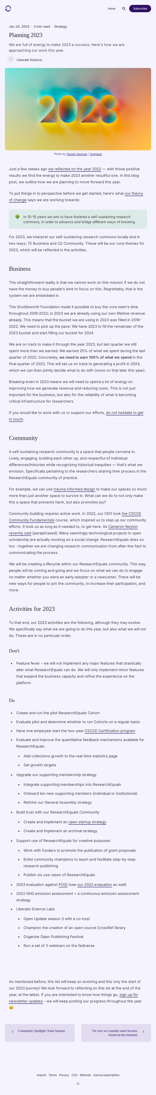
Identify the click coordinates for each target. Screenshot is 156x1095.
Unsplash (96, 154)
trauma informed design (74, 489)
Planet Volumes (77, 154)
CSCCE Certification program (110, 731)
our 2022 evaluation (94, 884)
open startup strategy (87, 822)
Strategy (60, 26)
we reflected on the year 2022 (74, 169)
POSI (63, 884)
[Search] (124, 8)
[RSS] (78, 1083)
